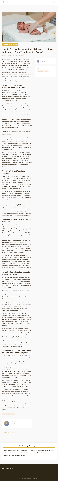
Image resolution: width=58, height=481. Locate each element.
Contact (11, 472)
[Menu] (54, 2)
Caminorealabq (7, 468)
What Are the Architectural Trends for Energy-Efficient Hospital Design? (42, 451)
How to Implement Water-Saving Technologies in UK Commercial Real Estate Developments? (15, 451)
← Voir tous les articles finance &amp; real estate (14, 432)
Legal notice (5, 472)
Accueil (3, 9)
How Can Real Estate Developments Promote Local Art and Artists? (15, 456)
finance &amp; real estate (11, 9)
